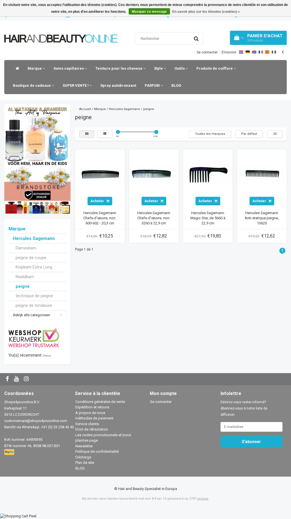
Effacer (47, 355)
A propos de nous (90, 413)
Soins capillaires (69, 68)
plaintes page (86, 440)
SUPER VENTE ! (76, 85)
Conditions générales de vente (100, 402)
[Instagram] (27, 379)
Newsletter (84, 446)
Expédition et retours (92, 407)
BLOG (176, 85)
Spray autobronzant (118, 85)
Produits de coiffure (215, 68)
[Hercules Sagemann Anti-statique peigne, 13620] (261, 174)
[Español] (267, 52)
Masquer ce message (149, 12)
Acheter (97, 201)
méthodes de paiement (94, 418)
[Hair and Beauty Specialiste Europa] (61, 31)
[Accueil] (16, 68)
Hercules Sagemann (34, 238)
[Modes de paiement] (9, 452)
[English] (254, 52)
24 (275, 134)
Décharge (83, 457)
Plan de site (84, 462)
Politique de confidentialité (97, 451)
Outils (180, 68)
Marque (35, 68)
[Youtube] (17, 379)
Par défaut (249, 134)
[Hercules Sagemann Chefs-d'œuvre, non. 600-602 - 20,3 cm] (99, 174)
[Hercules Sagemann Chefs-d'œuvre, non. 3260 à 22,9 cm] (153, 174)
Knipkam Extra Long (34, 267)
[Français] (261, 52)
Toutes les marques (210, 134)
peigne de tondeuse (34, 305)
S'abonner (251, 441)
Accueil (85, 109)
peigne (23, 286)
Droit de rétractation (91, 429)
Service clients (87, 424)
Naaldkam (25, 276)
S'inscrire (228, 52)
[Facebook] (8, 379)
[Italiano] (274, 52)
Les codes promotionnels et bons (103, 435)
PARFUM (153, 85)
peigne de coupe (31, 257)
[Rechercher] (196, 38)
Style (159, 68)
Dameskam (26, 248)
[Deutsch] (248, 52)
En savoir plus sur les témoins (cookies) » (206, 12)
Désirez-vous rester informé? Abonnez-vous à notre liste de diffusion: (244, 408)
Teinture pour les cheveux (119, 68)
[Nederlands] (241, 52)
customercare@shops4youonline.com (35, 421)
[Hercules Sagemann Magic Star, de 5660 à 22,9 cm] (207, 174)
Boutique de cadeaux (32, 85)
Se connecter (207, 52)
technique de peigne (34, 295)
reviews (202, 499)
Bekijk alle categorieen (31, 315)
